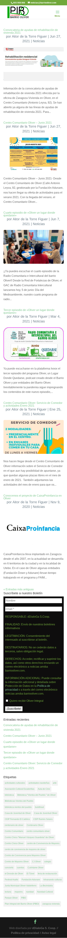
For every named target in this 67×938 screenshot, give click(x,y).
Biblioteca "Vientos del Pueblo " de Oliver (36, 795)
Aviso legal (49, 932)
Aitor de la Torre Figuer (29, 36)
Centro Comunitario (14, 831)
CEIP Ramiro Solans (43, 819)
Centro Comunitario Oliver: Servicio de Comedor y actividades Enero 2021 (32, 404)
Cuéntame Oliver (35, 867)
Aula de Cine (44, 789)
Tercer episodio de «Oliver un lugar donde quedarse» (28, 311)
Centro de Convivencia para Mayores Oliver (25, 855)
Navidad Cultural (45, 892)
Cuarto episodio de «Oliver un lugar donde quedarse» (29, 214)
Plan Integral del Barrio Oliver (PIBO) (22, 904)
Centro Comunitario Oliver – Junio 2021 (27, 122)
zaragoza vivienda (51, 904)
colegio (47, 861)
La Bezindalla (46, 885)
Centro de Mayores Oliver (17, 861)
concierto (9, 867)
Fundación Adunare (31, 879)
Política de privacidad (25, 932)
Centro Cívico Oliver (14, 843)
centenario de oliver (14, 825)
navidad (30, 892)
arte (55, 783)
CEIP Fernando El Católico (17, 819)
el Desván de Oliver (14, 873)
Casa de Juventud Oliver (45, 813)
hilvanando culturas (52, 879)
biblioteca (9, 795)
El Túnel (30, 873)
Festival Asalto (11, 879)
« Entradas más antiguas (18, 589)
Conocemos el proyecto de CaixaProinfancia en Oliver (32, 497)
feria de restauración (47, 873)
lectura (8, 892)
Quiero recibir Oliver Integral (26, 700)
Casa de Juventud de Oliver (18, 813)
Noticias (39, 41)
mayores (19, 892)
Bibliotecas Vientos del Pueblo (19, 801)
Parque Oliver (11, 898)
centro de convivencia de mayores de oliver (25, 849)
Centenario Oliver (35, 825)
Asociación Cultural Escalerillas (19, 789)
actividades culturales (15, 783)
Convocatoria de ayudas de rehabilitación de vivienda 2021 (30, 31)
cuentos (20, 867)
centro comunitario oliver (38, 831)
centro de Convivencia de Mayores (43, 843)
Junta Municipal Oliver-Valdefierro (20, 885)
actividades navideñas (39, 783)
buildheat (39, 807)
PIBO (23, 898)
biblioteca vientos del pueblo (18, 807)
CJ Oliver (36, 861)
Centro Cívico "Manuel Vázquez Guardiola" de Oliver (29, 837)
